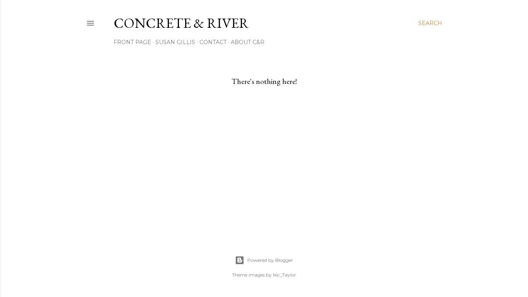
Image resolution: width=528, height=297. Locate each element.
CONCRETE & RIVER (181, 23)
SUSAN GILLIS (175, 42)
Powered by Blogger (270, 260)
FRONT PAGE (132, 42)
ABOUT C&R (247, 42)
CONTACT (213, 42)
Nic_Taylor (284, 275)
